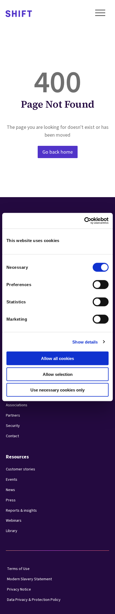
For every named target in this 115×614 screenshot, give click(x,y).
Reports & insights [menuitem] (21, 510)
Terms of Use (18, 569)
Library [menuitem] (11, 531)
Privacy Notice (19, 589)
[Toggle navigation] (100, 14)
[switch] (95, 283)
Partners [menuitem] (13, 415)
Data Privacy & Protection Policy (34, 600)
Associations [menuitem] (16, 405)
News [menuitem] (10, 490)
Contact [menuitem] (12, 436)
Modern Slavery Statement (29, 579)
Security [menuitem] (13, 426)
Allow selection (58, 374)
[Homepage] (19, 14)
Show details (85, 341)
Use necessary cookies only (57, 390)
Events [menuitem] (11, 479)
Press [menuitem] (11, 500)
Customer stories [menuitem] (20, 469)
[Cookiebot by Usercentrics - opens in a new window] (84, 220)
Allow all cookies (57, 358)
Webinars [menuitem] (13, 520)
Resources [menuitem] (17, 456)
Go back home (57, 152)
